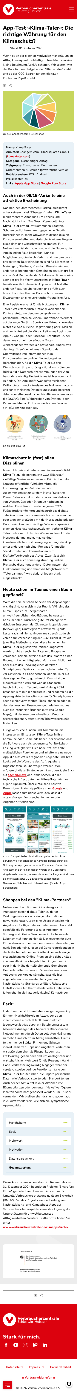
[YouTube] (16, 1345)
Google (57, 788)
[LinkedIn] (45, 1345)
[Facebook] (6, 1345)
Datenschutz (14, 1367)
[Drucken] (4, 85)
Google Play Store (53, 183)
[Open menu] (7, 1385)
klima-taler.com (18, 156)
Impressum (36, 1367)
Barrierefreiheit (60, 1367)
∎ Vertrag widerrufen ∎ (38, 1378)
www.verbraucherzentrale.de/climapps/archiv (35, 1227)
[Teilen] (10, 85)
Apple (7, 793)
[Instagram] (25, 1345)
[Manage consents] (69, 1384)
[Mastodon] (35, 1345)
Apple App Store (26, 183)
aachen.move (17, 775)
